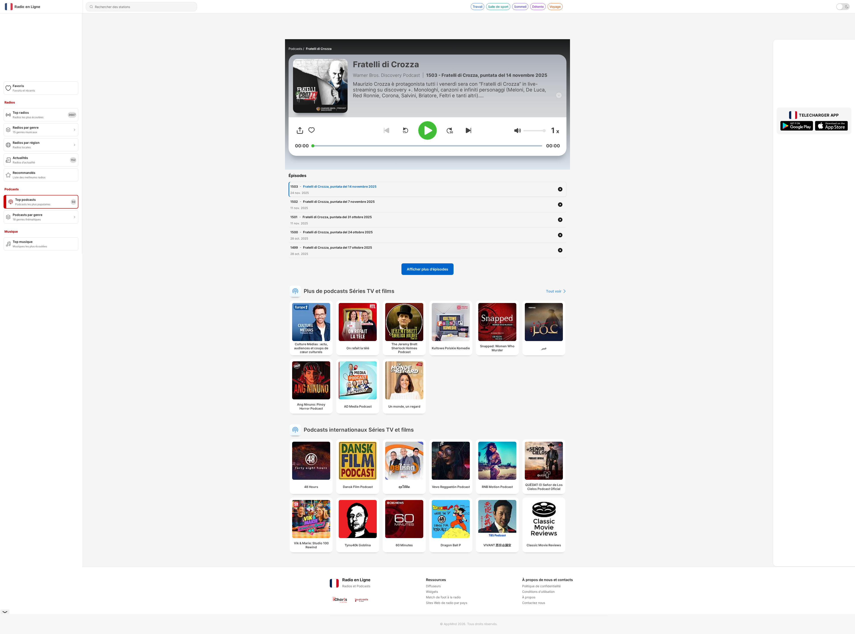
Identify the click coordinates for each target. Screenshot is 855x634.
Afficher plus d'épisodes (427, 269)
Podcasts (295, 49)
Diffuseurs (433, 586)
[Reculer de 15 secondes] (405, 130)
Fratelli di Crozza (319, 49)
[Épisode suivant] (467, 130)
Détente (538, 6)
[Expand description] (559, 95)
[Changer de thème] (843, 6)
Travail (477, 6)
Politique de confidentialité (541, 586)
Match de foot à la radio (443, 597)
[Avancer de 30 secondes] (450, 130)
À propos (528, 597)
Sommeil (520, 6)
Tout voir (553, 291)
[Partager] (300, 130)
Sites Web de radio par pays (446, 603)
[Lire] (427, 130)
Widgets (432, 591)
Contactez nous (533, 603)
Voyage (555, 6)
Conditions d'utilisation (538, 591)
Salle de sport (498, 6)
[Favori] (311, 130)
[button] (517, 130)
